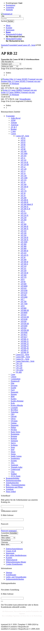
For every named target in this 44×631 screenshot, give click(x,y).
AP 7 (22, 299)
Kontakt (9, 28)
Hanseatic (14, 392)
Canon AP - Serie (22, 136)
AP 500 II (24, 262)
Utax (13, 472)
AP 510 (23, 266)
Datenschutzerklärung (14, 549)
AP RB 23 (25, 346)
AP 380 (23, 246)
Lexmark (14, 408)
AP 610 (23, 288)
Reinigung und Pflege (14, 487)
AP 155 (23, 180)
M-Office (14, 410)
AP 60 (23, 282)
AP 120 (23, 169)
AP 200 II (24, 202)
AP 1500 (24, 178)
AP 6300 (24, 297)
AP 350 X (24, 240)
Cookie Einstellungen (14, 564)
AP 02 (23, 140)
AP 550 (23, 271)
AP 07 (23, 147)
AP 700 (23, 301)
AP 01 (23, 138)
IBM (12, 396)
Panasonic (15, 425)
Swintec (14, 461)
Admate (14, 123)
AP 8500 (24, 332)
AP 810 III (25, 317)
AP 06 (23, 145)
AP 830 (23, 321)
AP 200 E (24, 200)
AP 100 (23, 151)
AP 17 (23, 189)
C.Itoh (13, 131)
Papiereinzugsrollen (13, 480)
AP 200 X (24, 206)
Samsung (14, 441)
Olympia (14, 421)
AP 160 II (24, 187)
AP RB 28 (25, 352)
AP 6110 (24, 293)
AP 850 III (25, 330)
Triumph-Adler (16, 467)
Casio (13, 374)
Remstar (14, 436)
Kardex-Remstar (17, 401)
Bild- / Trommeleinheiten (15, 485)
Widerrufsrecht (11, 560)
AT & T (14, 127)
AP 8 (22, 306)
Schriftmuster (11, 575)
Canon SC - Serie (22, 359)
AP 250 (23, 218)
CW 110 (19, 363)
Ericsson (14, 385)
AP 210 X (24, 215)
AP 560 (23, 275)
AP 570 (23, 277)
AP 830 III (25, 324)
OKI (12, 414)
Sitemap (9, 572)
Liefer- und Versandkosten (16, 577)
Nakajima (14, 412)
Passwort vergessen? (9, 531)
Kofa (13, 403)
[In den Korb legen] (2, 509)
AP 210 (23, 213)
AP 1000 (24, 153)
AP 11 (23, 158)
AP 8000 (24, 313)
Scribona (14, 445)
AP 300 (23, 224)
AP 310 (23, 231)
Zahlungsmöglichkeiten (15, 579)
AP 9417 (24, 337)
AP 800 (23, 308)
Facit (13, 390)
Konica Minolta (17, 405)
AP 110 (23, 160)
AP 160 (23, 184)
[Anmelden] (2, 601)
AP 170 (23, 191)
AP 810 (23, 315)
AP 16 (23, 182)
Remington (15, 434)
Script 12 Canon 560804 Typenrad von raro (18, 92)
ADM (13, 120)
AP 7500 (24, 304)
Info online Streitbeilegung (16, 555)
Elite (12, 383)
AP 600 (23, 284)
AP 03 (23, 142)
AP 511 (23, 268)
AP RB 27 (25, 350)
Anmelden (13, 533)
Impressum (10, 30)
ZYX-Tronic (16, 476)
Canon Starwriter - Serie (25, 361)
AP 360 (23, 244)
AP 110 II (24, 162)
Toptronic (14, 465)
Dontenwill (15, 381)
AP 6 (22, 279)
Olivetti (13, 416)
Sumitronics (15, 458)
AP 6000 (24, 286)
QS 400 (19, 372)
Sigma (13, 454)
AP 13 (23, 171)
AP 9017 (24, 335)
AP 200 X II (25, 209)
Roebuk (14, 438)
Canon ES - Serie (22, 354)
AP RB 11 (24, 339)
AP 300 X (24, 229)
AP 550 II (24, 273)
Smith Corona (16, 456)
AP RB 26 (25, 348)
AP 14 (23, 173)
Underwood (15, 469)
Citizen (13, 377)
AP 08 (23, 149)
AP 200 (23, 198)
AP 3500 (24, 242)
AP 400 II (24, 251)
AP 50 (23, 257)
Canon (13, 134)
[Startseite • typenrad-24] (6, 14)
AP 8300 (24, 326)
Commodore (15, 379)
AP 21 (23, 211)
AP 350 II (24, 237)
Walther (14, 474)
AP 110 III (25, 164)
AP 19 (23, 195)
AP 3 (22, 222)
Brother (14, 129)
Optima (13, 423)
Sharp (13, 452)
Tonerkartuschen (12, 483)
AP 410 (23, 253)
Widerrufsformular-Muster (16, 562)
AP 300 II (24, 226)
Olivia (13, 419)
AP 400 (23, 248)
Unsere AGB (11, 551)
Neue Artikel (11, 491)
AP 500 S (24, 264)
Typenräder (10, 116)
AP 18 (23, 193)
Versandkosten (25, 88)
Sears (13, 447)
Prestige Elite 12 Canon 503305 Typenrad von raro (20, 81)
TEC (13, 463)
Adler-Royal (15, 118)
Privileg (14, 430)
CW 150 (19, 366)
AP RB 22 (25, 343)
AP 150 (23, 176)
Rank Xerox (15, 432)
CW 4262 (19, 370)
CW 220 (19, 368)
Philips (13, 427)
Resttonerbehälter (12, 478)
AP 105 (23, 156)
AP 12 (23, 167)
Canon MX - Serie (23, 357)
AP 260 (23, 220)
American (14, 125)
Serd (12, 449)
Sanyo (13, 443)
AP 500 (23, 259)
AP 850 (23, 328)
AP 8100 (24, 319)
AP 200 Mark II (27, 204)
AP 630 (23, 295)
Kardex (13, 399)
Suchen (10, 21)
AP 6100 (24, 290)
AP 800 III (25, 310)
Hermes (14, 394)
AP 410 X (24, 255)
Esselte (13, 388)
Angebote (9, 489)
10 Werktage (14, 83)
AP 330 (23, 233)
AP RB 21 (25, 341)
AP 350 (23, 235)
